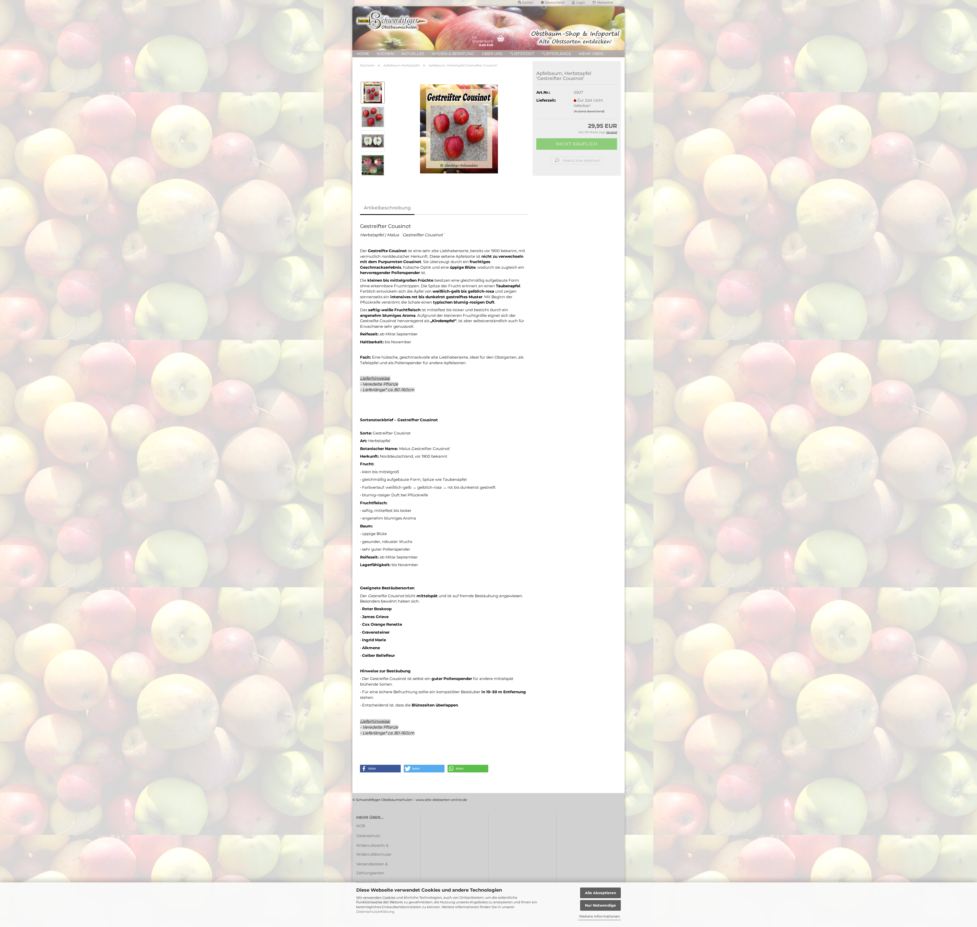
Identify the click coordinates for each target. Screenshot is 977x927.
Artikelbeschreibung (387, 208)
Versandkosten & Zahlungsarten (372, 868)
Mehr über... (592, 53)
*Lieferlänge (556, 53)
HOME (363, 53)
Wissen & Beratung (453, 53)
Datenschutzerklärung (375, 911)
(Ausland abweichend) (589, 111)
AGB (360, 825)
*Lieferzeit (522, 53)
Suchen (385, 53)
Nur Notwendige (600, 905)
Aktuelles (412, 53)
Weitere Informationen (599, 916)
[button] (380, 768)
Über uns (492, 53)
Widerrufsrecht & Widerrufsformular (374, 850)
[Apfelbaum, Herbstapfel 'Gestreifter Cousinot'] (459, 128)
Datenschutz (368, 835)
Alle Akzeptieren (600, 893)
